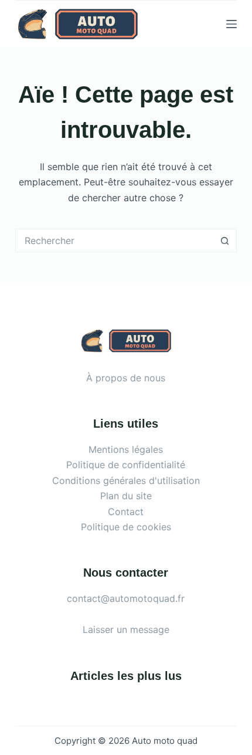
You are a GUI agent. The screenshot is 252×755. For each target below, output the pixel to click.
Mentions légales (125, 449)
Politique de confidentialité (125, 464)
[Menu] (231, 24)
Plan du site (126, 496)
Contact (126, 511)
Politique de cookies (126, 527)
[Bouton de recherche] (225, 240)
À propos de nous (125, 378)
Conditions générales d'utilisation (126, 480)
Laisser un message (126, 629)
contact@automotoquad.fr (126, 598)
